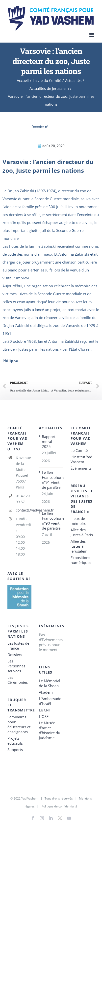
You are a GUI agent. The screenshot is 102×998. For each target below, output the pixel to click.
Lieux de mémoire (78, 521)
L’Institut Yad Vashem (81, 459)
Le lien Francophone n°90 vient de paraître (51, 521)
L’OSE (44, 716)
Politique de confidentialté (59, 806)
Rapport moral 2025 (48, 441)
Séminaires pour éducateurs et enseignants (18, 724)
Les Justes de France (18, 646)
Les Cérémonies (17, 680)
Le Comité (79, 450)
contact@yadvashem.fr (24, 510)
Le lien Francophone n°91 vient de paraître (51, 480)
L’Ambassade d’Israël (50, 701)
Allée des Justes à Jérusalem (79, 546)
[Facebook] (33, 818)
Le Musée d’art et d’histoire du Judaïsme (49, 730)
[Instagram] (42, 818)
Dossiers (14, 654)
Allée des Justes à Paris (82, 532)
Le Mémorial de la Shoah (49, 683)
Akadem (46, 692)
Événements (81, 468)
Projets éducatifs (15, 741)
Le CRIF (45, 709)
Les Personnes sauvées (16, 665)
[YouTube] (69, 818)
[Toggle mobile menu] (92, 34)
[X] (60, 817)
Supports (15, 749)
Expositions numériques (81, 560)
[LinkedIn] (51, 818)
